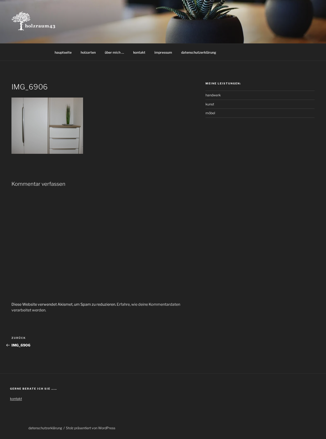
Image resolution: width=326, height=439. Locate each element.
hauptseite (63, 52)
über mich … (114, 52)
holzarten (88, 52)
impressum (163, 52)
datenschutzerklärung (198, 52)
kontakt (139, 52)
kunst (209, 104)
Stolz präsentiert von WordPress (90, 428)
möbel (210, 113)
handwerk (213, 95)
